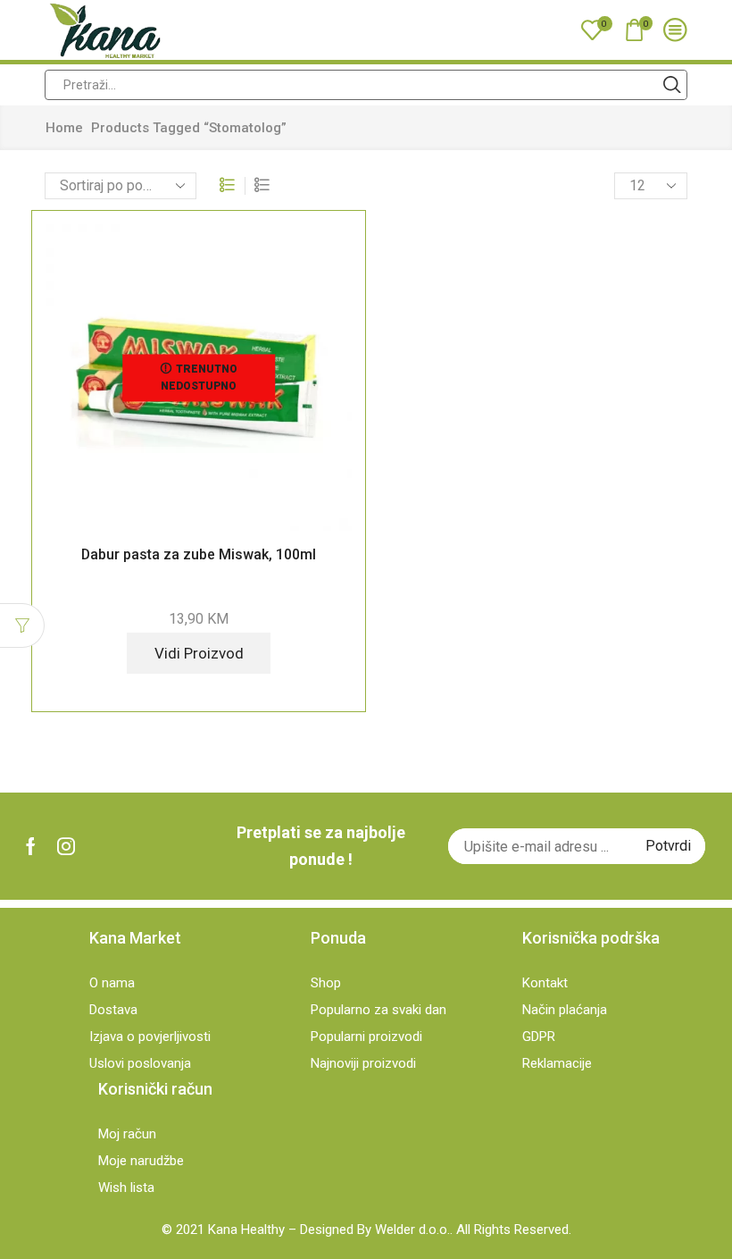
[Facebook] (30, 846)
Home (64, 128)
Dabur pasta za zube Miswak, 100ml (198, 554)
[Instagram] (66, 846)
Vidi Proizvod (199, 653)
